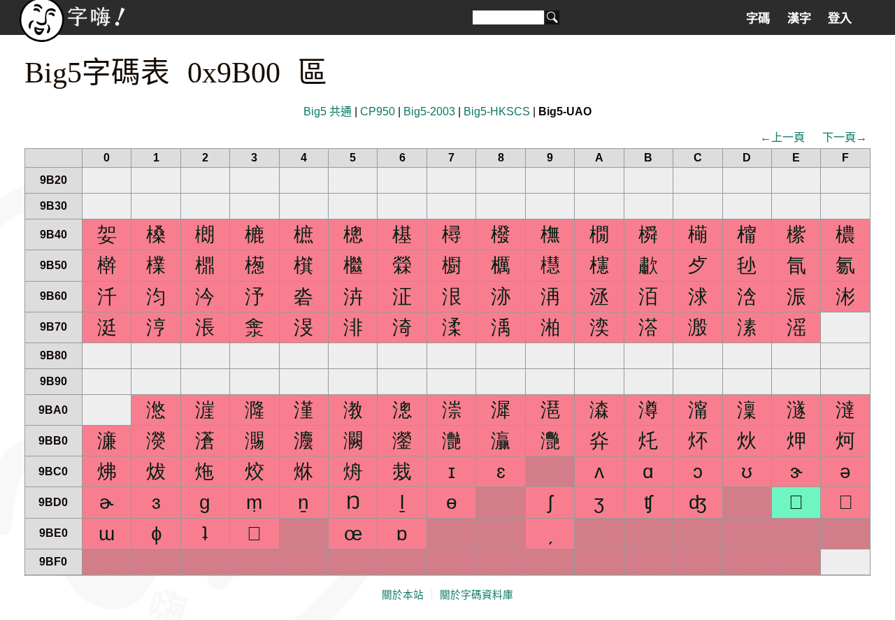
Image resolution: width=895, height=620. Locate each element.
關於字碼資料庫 (476, 594)
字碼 (758, 18)
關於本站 (403, 594)
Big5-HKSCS (497, 111)
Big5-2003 (429, 111)
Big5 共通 (327, 111)
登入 (840, 18)
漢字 (799, 18)
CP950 (377, 111)
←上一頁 (782, 137)
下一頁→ (844, 137)
